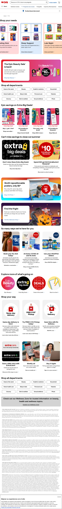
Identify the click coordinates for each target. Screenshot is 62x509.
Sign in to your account (50, 370)
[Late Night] (49, 28)
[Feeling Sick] (13, 28)
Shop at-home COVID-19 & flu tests (31, 267)
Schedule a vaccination (10, 265)
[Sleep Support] (26, 28)
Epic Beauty (7, 292)
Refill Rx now (50, 330)
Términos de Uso (16, 507)
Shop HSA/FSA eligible (50, 262)
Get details (54, 472)
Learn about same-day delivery (10, 335)
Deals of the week (38, 292)
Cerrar (59, 496)
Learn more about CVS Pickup (30, 333)
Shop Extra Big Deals (15, 168)
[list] (31, 38)
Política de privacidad (6, 507)
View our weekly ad (30, 370)
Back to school (54, 292)
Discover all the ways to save (10, 372)
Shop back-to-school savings (45, 172)
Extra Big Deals (23, 292)
